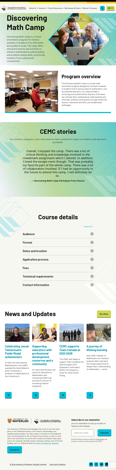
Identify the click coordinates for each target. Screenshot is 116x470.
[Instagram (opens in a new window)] (96, 464)
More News (104, 314)
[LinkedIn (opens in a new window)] (107, 464)
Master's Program (90, 8)
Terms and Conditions (57, 464)
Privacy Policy (100, 439)
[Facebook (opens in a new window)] (91, 464)
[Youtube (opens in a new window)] (101, 464)
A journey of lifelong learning (97, 347)
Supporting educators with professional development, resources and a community (42, 355)
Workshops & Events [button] (73, 8)
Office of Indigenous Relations (47, 443)
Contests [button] (42, 8)
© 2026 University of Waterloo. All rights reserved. (28, 464)
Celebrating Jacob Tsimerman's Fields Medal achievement (17, 351)
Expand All (88, 226)
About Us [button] (32, 8)
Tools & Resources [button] (55, 8)
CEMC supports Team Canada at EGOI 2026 (69, 349)
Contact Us (14, 450)
